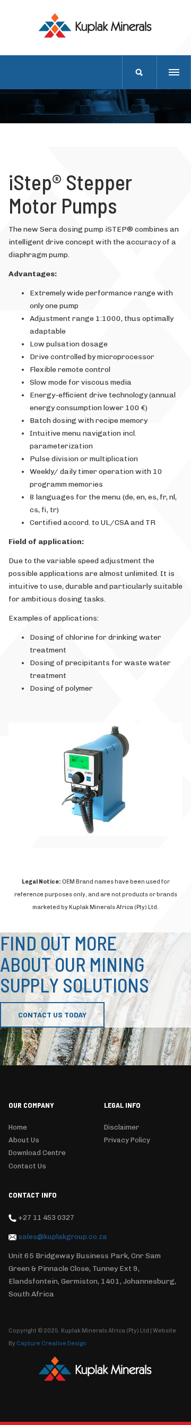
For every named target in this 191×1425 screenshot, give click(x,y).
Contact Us (27, 1166)
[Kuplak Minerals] (95, 25)
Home (17, 1127)
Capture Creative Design (51, 1343)
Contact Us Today (52, 1014)
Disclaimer (121, 1127)
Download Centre (37, 1153)
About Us (23, 1140)
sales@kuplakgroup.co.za (62, 1236)
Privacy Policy (127, 1140)
